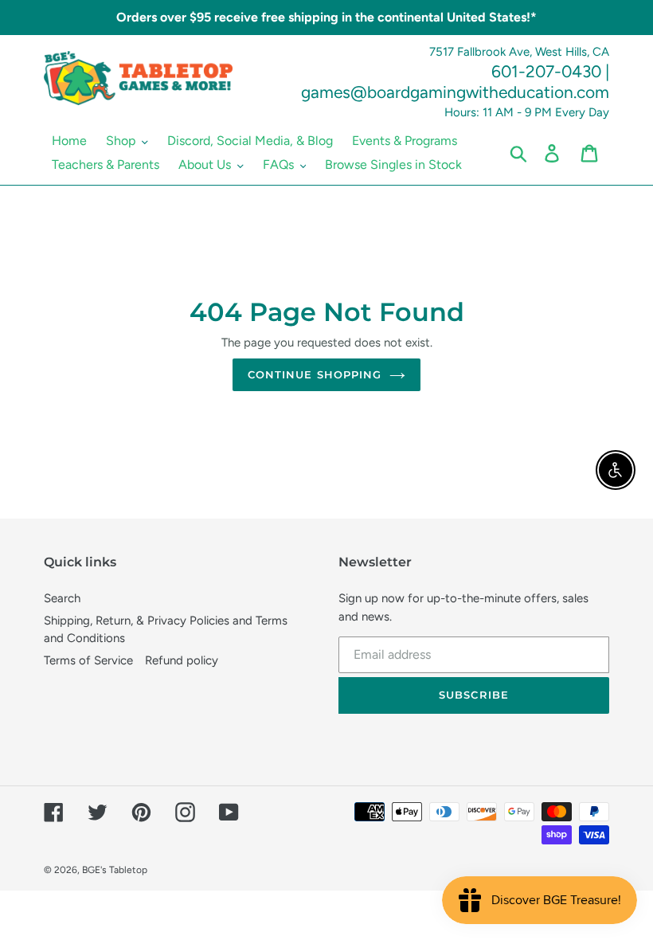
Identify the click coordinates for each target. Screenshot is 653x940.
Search (62, 598)
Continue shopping (314, 374)
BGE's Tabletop (114, 869)
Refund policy (181, 660)
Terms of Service (88, 660)
